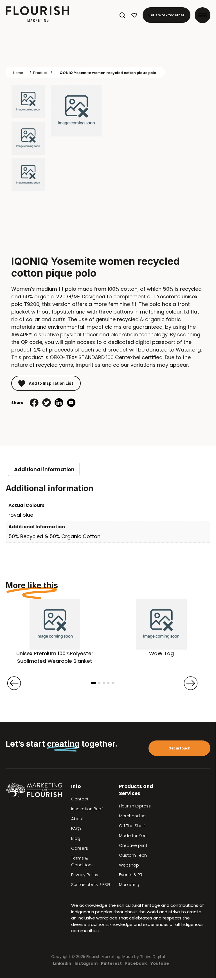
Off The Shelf (132, 826)
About (77, 819)
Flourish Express (135, 806)
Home (18, 72)
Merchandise (132, 816)
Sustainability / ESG (90, 884)
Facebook (136, 963)
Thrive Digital (152, 956)
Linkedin (62, 963)
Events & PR (130, 875)
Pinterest (111, 963)
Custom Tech (133, 855)
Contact (80, 799)
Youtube (159, 963)
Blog (75, 838)
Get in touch (179, 748)
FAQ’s (76, 828)
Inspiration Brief (87, 809)
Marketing (129, 884)
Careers (79, 848)
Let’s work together (166, 15)
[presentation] (14, 683)
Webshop (129, 865)
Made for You (133, 835)
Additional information (44, 469)
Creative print (133, 845)
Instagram (86, 963)
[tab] (44, 469)
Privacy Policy (84, 875)
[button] (93, 683)
